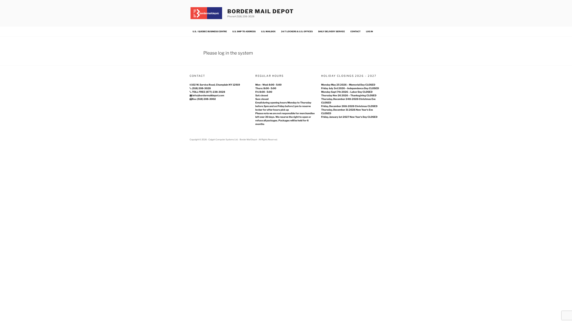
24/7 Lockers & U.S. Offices (297, 31)
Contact (355, 31)
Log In (369, 31)
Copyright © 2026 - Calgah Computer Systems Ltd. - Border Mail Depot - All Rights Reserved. (234, 139)
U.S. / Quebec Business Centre (210, 31)
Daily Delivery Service (331, 31)
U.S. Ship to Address (244, 31)
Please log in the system (228, 53)
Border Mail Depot (260, 11)
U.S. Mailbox (268, 31)
